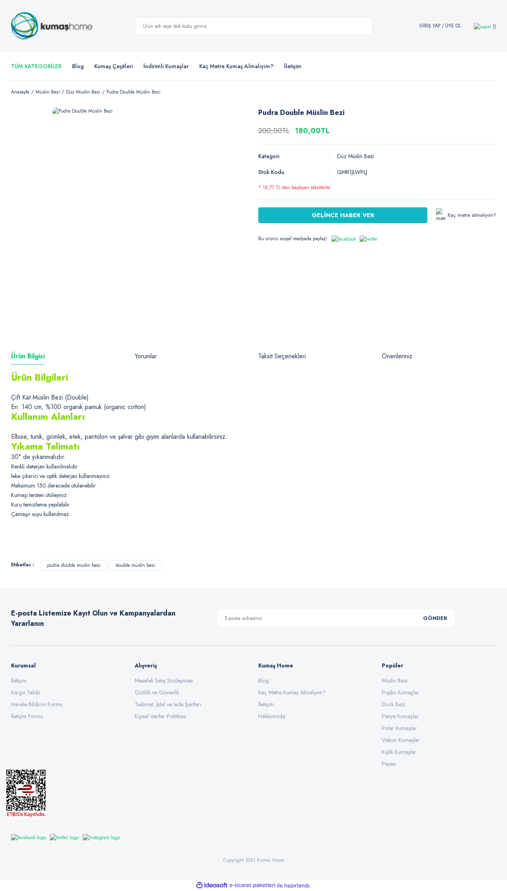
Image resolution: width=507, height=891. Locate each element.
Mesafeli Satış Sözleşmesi (164, 681)
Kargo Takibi (25, 692)
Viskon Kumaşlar (401, 740)
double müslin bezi (135, 565)
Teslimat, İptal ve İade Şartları (168, 704)
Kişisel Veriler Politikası (160, 716)
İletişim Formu (27, 716)
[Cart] (485, 26)
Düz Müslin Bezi (355, 156)
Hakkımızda (271, 716)
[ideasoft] (212, 885)
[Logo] (51, 26)
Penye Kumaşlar (400, 716)
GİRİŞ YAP (429, 26)
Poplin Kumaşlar (400, 692)
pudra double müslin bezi (74, 565)
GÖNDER (435, 618)
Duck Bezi (393, 704)
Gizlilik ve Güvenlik (157, 692)
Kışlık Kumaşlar (399, 752)
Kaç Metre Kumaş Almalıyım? (292, 692)
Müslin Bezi (395, 681)
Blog (78, 66)
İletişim (19, 681)
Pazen (389, 764)
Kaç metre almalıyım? (472, 215)
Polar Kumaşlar (399, 728)
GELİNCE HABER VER (343, 215)
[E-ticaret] (252, 885)
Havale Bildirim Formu (37, 704)
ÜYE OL (453, 26)
